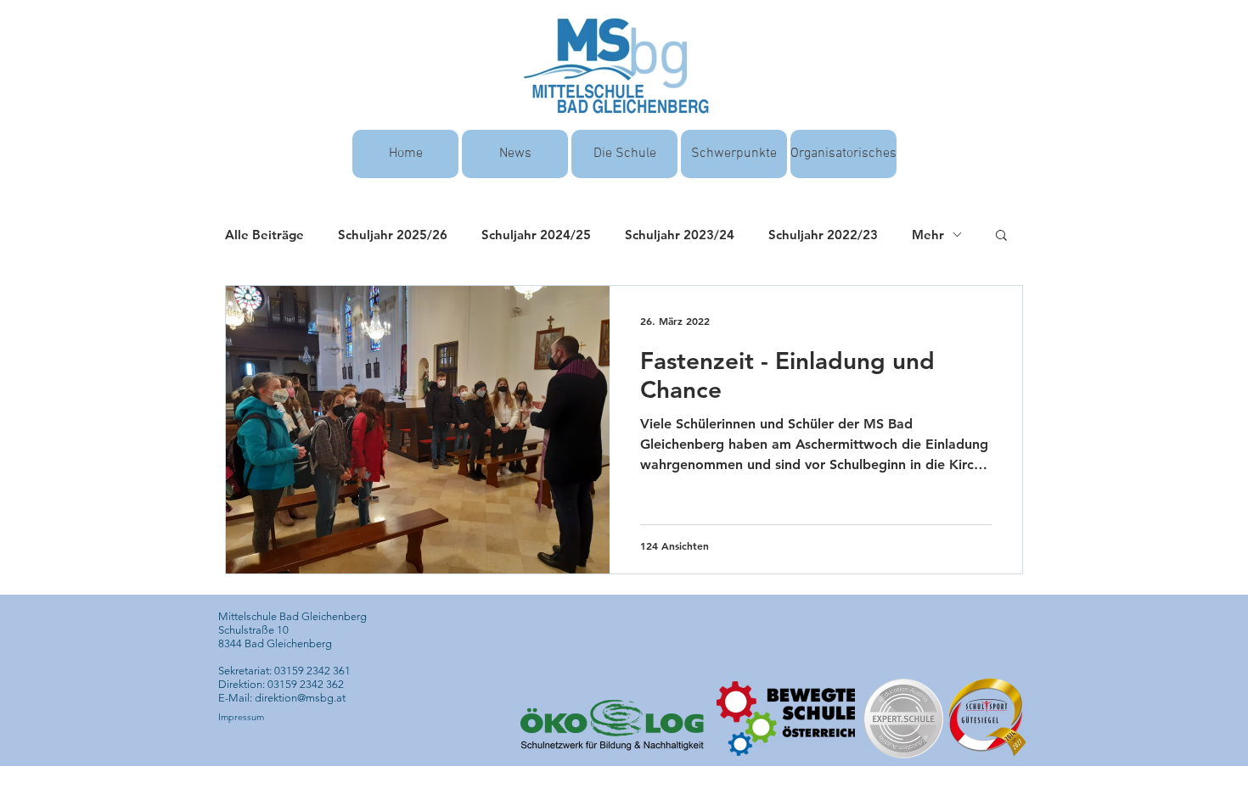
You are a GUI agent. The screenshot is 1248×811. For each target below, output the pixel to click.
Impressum (241, 717)
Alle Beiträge (264, 235)
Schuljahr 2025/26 (392, 235)
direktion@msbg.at (300, 697)
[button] (1001, 236)
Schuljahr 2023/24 (679, 235)
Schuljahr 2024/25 (536, 235)
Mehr (928, 235)
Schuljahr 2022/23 (823, 235)
